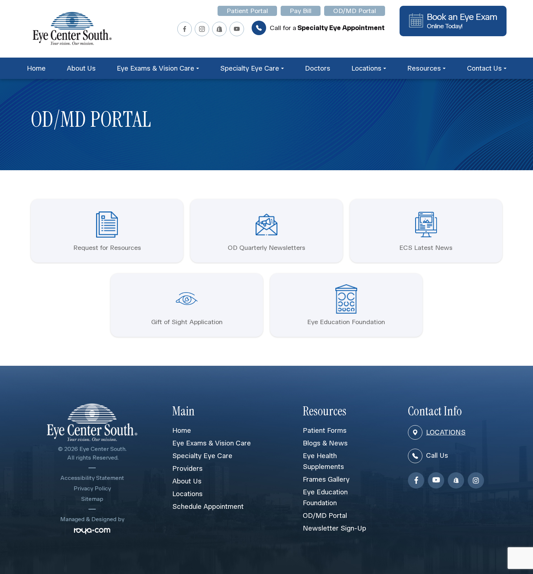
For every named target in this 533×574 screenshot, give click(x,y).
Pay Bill (300, 11)
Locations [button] (366, 68)
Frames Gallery (326, 479)
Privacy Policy (92, 488)
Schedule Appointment (208, 506)
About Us (81, 68)
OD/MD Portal (354, 11)
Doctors (317, 68)
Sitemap (92, 498)
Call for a (327, 28)
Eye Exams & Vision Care (211, 443)
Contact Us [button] (484, 68)
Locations (187, 494)
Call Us (437, 455)
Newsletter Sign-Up (334, 528)
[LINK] (40, 202)
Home (36, 68)
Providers (187, 468)
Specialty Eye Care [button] (249, 68)
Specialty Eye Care (202, 456)
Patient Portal (247, 11)
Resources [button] (424, 68)
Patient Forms (325, 430)
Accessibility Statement (92, 477)
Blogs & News (325, 443)
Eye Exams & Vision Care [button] (155, 68)
